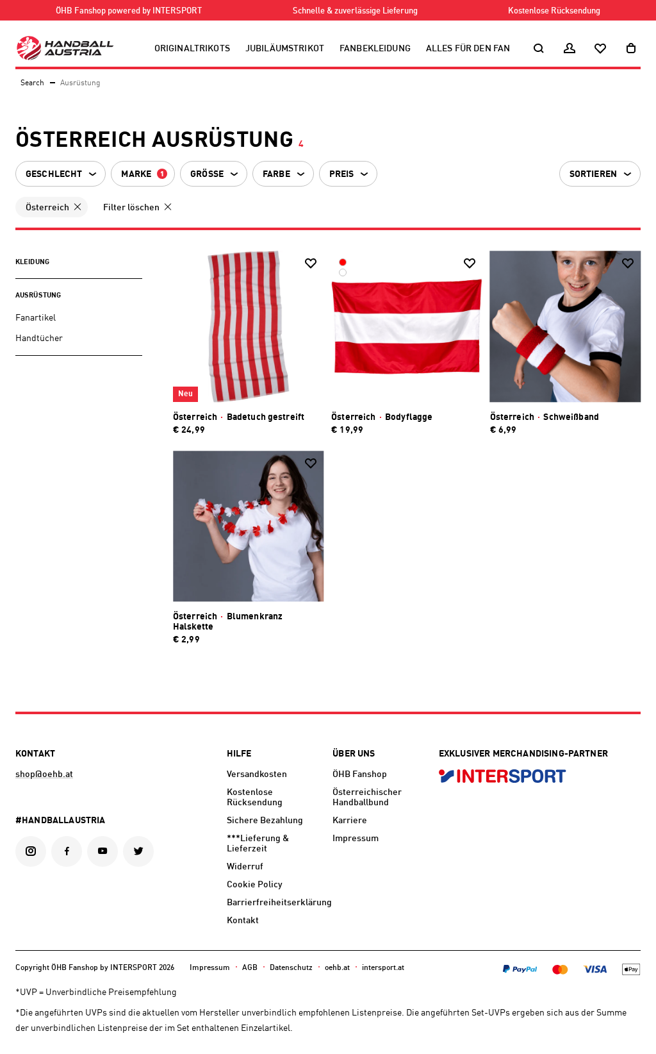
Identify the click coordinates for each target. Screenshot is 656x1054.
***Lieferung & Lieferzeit (258, 843)
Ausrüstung (38, 295)
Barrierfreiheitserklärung (275, 902)
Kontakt (243, 920)
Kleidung (32, 262)
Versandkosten (257, 774)
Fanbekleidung (375, 48)
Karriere (349, 820)
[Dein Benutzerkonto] (569, 48)
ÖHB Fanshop (359, 774)
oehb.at (337, 968)
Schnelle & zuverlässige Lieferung (355, 11)
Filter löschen (131, 207)
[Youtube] (102, 851)
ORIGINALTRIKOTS (192, 48)
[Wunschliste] (600, 48)
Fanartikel (35, 318)
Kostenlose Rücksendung (554, 11)
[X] (138, 851)
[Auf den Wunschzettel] (310, 263)
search (32, 83)
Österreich (47, 207)
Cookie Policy (255, 884)
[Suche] (538, 48)
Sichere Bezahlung (265, 820)
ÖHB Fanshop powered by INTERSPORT (129, 11)
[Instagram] (30, 851)
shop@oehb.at (44, 774)
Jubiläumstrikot (284, 48)
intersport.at (383, 968)
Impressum (355, 838)
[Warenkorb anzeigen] (631, 48)
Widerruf (245, 866)
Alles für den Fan (468, 48)
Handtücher (39, 338)
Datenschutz (291, 968)
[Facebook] (66, 851)
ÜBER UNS (353, 753)
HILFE (239, 753)
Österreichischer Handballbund (367, 797)
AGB (250, 968)
